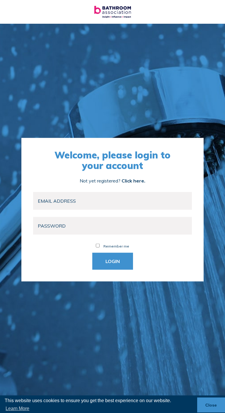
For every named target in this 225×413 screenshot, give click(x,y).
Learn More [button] (17, 408)
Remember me (116, 246)
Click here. (133, 181)
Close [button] (211, 405)
